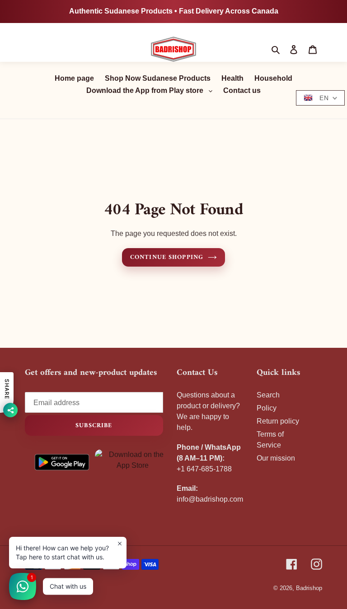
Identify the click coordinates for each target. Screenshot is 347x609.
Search (268, 395)
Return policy (278, 421)
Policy (267, 408)
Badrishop (309, 588)
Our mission (276, 458)
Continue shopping (166, 257)
